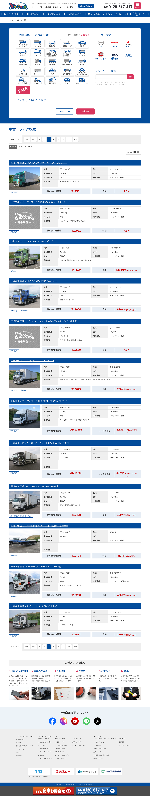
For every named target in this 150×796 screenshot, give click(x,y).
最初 (26, 139)
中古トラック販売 (43, 739)
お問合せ (137, 7)
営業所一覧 (57, 7)
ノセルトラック (76, 739)
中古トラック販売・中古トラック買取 (38, 776)
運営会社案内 (20, 739)
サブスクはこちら (97, 14)
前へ (33, 139)
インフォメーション (99, 742)
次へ (68, 139)
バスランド (43, 745)
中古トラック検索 (20, 20)
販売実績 (121, 742)
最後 (75, 139)
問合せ (18, 752)
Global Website (86, 6)
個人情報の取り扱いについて (24, 746)
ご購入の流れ (34, 14)
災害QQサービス (61, 758)
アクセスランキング (125, 745)
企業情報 (47, 7)
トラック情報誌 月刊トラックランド (104, 739)
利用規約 (19, 755)
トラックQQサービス (62, 755)
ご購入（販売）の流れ (100, 748)
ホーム (11, 20)
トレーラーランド (45, 748)
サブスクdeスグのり (61, 745)
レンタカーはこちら (118, 14)
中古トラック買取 (60, 739)
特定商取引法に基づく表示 (101, 755)
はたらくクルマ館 (45, 742)
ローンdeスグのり (45, 752)
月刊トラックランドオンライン (139, 14)
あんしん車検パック (46, 758)
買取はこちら (76, 14)
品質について (55, 14)
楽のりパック (44, 755)
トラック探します (13, 14)
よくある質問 (68, 7)
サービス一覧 (37, 7)
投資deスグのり (76, 742)
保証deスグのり (98, 758)
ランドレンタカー (60, 752)
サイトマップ (20, 749)
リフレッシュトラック (78, 745)
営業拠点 (19, 742)
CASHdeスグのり (60, 748)
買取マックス (60, 742)
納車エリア (122, 739)
